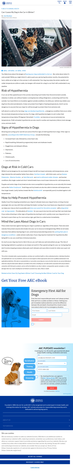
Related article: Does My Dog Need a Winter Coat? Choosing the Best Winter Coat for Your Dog (33, 273)
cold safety (11, 70)
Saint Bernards (28, 177)
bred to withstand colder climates (47, 177)
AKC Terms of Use (49, 378)
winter (24, 70)
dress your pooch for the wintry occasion (43, 208)
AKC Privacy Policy (67, 393)
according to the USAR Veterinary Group (21, 135)
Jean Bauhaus (8, 16)
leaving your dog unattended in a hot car (39, 74)
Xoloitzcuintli (37, 190)
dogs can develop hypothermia (34, 111)
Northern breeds (39, 174)
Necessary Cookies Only (35, 462)
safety (5, 70)
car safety (18, 70)
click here (57, 391)
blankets (30, 211)
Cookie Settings (35, 467)
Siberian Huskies (15, 177)
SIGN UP (52, 388)
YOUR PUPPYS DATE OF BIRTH (43, 366)
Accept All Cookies (35, 456)
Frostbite (37, 117)
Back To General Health (11, 8)
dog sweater (11, 211)
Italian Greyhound (15, 187)
